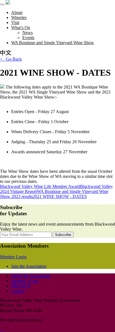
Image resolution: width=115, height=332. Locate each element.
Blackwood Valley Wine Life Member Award (40, 186)
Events (28, 37)
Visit (15, 22)
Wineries (19, 17)
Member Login (13, 256)
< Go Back (11, 59)
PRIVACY (21, 285)
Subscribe (63, 235)
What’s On (20, 27)
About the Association (30, 275)
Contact (18, 290)
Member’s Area (25, 280)
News (27, 32)
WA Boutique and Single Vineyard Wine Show (52, 42)
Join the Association (28, 266)
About (16, 12)
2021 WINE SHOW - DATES (60, 196)
